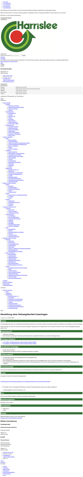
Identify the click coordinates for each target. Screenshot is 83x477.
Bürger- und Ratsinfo (13, 146)
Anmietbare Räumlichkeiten (14, 178)
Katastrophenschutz (12, 128)
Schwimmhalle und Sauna (14, 218)
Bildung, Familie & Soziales (9, 183)
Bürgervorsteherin (12, 140)
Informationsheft (12, 113)
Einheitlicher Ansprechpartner (15, 174)
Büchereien (11, 186)
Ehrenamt (10, 205)
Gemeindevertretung (13, 141)
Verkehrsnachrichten (13, 109)
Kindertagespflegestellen (14, 189)
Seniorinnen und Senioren (14, 134)
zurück (2, 461)
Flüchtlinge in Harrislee (13, 106)
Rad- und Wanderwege (13, 217)
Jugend (10, 198)
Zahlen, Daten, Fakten (13, 123)
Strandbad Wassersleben (14, 224)
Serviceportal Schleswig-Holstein (16, 180)
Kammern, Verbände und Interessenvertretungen (19, 248)
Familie (7, 193)
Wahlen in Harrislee (12, 149)
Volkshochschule (12, 192)
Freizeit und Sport (10, 214)
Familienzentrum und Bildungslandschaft (17, 195)
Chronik (10, 117)
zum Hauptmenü (7, 3)
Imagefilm (10, 114)
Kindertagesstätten (12, 187)
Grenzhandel (11, 247)
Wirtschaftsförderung (13, 250)
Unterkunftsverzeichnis (13, 213)
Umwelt (7, 266)
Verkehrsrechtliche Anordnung (15, 265)
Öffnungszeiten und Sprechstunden (16, 153)
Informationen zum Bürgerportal (15, 172)
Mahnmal (10, 230)
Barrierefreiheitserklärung (9, 472)
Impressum (5, 468)
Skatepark (10, 220)
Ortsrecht (10, 110)
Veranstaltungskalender (13, 236)
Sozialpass (10, 204)
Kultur (7, 227)
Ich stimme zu (3, 19)
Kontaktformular (6, 78)
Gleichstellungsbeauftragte (14, 162)
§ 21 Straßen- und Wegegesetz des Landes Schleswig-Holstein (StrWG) (19, 342)
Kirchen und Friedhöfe (13, 129)
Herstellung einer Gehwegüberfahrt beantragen (11, 418)
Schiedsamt (11, 163)
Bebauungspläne (12, 254)
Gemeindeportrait (10, 111)
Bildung (7, 184)
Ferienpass (10, 196)
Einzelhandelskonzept (13, 244)
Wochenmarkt (11, 135)
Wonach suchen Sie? (5, 55)
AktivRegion (11, 241)
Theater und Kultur (12, 235)
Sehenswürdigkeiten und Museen (16, 232)
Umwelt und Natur (12, 276)
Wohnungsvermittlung (13, 263)
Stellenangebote (12, 158)
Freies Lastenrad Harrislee (14, 272)
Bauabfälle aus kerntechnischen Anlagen (17, 268)
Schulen (10, 190)
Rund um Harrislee (12, 211)
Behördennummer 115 (13, 169)
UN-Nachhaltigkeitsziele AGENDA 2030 (17, 144)
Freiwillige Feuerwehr (13, 126)
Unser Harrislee (6, 103)
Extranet (10, 166)
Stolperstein (11, 119)
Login (4, 475)
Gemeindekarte (11, 120)
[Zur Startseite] (29, 52)
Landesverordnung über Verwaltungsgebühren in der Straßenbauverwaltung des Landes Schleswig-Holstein (25, 381)
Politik (7, 138)
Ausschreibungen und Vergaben (15, 156)
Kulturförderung (11, 229)
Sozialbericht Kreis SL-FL (14, 202)
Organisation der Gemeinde (14, 155)
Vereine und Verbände (13, 226)
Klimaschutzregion (12, 270)
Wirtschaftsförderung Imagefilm (15, 251)
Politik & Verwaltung (7, 137)
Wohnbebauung (12, 262)
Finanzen (10, 159)
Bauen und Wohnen (10, 253)
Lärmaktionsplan (12, 256)
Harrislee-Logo (11, 116)
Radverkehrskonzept (13, 273)
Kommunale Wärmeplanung (14, 278)
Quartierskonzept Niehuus (14, 260)
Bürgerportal (11, 171)
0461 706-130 (8, 452)
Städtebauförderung (12, 257)
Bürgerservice (9, 168)
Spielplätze (10, 221)
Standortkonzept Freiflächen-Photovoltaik (17, 275)
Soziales (8, 199)
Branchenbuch (11, 242)
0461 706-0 (7, 75)
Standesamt (11, 165)
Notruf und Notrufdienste (14, 132)
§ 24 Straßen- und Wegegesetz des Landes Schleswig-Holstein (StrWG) (19, 343)
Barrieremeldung (7, 473)
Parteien (10, 147)
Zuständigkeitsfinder (13, 181)
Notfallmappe (11, 201)
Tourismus (8, 208)
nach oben (3, 462)
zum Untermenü (6, 4)
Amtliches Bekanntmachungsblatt (16, 107)
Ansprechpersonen (12, 152)
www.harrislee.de (8, 81)
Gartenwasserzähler (13, 177)
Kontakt (5, 466)
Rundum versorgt (10, 125)
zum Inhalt (5, 2)
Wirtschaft (8, 239)
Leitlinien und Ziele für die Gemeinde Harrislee (19, 143)
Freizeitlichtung (11, 216)
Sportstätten (11, 223)
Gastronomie (11, 210)
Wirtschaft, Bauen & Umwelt (9, 238)
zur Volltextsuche (7, 7)
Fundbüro (10, 175)
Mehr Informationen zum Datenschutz (9, 61)
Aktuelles (8, 104)
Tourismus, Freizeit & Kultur (9, 207)
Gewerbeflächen (12, 245)
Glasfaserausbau (12, 259)
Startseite (5, 280)
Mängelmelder (11, 131)
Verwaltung (8, 150)
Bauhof (10, 269)
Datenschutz (6, 471)
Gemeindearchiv (12, 161)
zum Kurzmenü (6, 6)
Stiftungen (10, 233)
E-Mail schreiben (8, 80)
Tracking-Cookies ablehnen (6, 17)
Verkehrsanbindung (12, 122)
